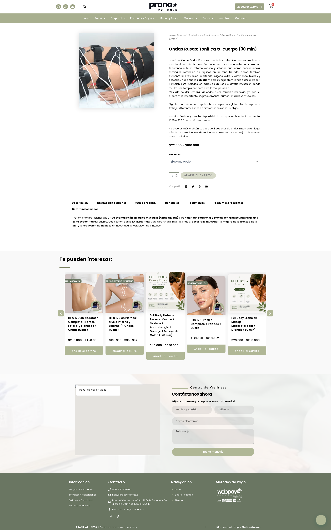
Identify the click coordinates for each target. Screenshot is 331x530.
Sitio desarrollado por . (238, 527)
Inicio (172, 35)
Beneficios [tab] (172, 203)
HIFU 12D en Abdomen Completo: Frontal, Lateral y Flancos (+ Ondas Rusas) (83, 324)
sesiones (175, 154)
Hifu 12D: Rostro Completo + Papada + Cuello (206, 324)
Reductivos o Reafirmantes (204, 35)
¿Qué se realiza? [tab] (145, 203)
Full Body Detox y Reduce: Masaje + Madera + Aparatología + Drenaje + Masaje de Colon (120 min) (164, 325)
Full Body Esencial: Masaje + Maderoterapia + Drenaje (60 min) (244, 324)
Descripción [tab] (80, 203)
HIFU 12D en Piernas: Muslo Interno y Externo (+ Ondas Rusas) (123, 324)
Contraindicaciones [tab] (85, 209)
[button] (186, 186)
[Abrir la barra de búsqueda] (84, 6)
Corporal (182, 35)
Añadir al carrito (198, 175)
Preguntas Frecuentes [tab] (228, 203)
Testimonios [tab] (196, 203)
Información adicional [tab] (111, 203)
